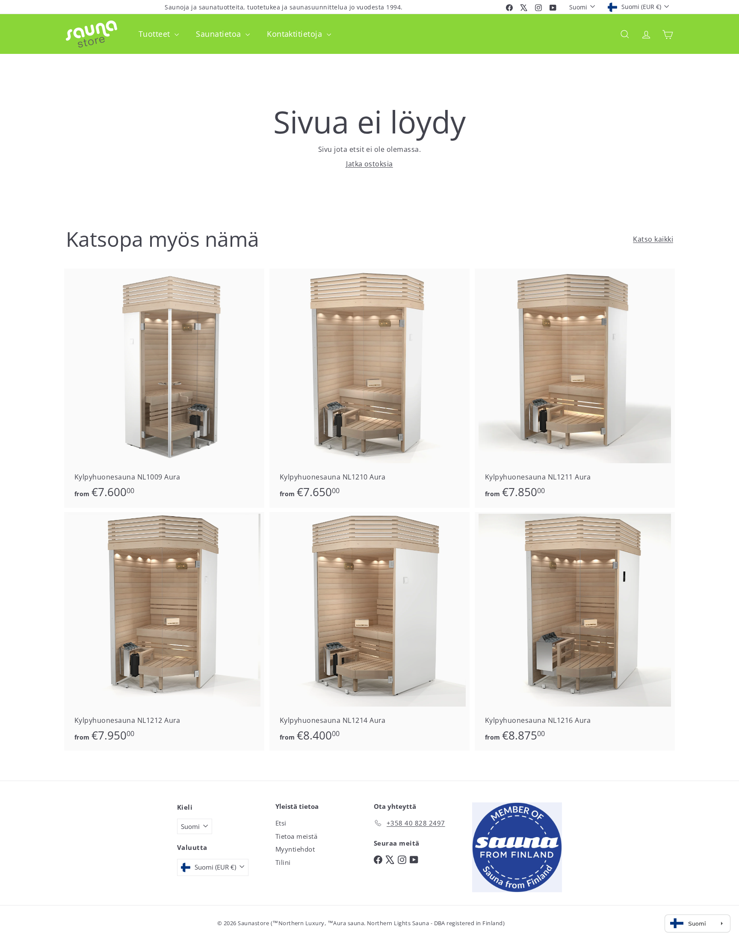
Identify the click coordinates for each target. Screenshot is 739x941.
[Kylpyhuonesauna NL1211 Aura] (574, 388)
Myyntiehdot (295, 849)
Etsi (281, 823)
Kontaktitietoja (296, 34)
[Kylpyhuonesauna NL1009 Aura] (164, 388)
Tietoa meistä (296, 836)
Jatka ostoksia (369, 164)
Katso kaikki (653, 239)
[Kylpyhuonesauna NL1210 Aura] (369, 388)
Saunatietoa (219, 34)
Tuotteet (155, 34)
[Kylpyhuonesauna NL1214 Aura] (369, 631)
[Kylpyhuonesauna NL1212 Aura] (164, 631)
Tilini (283, 862)
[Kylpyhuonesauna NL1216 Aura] (574, 631)
